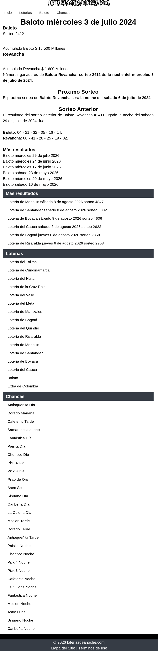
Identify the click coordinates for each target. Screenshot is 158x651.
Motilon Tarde (19, 521)
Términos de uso (92, 648)
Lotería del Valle (21, 295)
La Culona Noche (22, 587)
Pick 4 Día (16, 463)
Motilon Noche (19, 604)
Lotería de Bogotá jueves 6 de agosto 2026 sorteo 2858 (54, 235)
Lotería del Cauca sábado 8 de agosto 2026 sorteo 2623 (54, 227)
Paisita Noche (19, 546)
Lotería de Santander (25, 353)
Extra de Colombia (23, 386)
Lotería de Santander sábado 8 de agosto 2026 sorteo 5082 (57, 210)
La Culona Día (19, 513)
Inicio (8, 13)
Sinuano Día (18, 496)
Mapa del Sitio (63, 648)
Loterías (25, 13)
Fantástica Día (20, 438)
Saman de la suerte (24, 430)
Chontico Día (18, 455)
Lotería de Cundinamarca (29, 270)
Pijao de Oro (18, 479)
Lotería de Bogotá (22, 320)
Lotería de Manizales (25, 312)
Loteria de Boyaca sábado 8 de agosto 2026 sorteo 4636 (55, 218)
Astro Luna (17, 612)
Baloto (44, 13)
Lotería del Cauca (22, 370)
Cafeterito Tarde (21, 421)
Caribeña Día (18, 504)
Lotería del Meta (21, 303)
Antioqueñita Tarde (23, 537)
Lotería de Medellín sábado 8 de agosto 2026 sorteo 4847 (56, 202)
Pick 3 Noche (19, 571)
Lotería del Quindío (23, 328)
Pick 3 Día (16, 471)
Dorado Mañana (21, 413)
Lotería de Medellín (23, 345)
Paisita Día (16, 446)
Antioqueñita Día (21, 405)
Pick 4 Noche (19, 562)
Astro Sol (15, 488)
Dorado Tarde (19, 529)
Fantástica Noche (22, 595)
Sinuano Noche (20, 620)
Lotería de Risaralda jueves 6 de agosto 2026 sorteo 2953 (56, 243)
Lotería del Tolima (22, 262)
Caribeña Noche (21, 629)
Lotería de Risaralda (24, 336)
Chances (63, 13)
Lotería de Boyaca (23, 361)
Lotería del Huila (21, 278)
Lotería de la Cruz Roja (27, 287)
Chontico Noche (21, 554)
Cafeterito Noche (21, 579)
